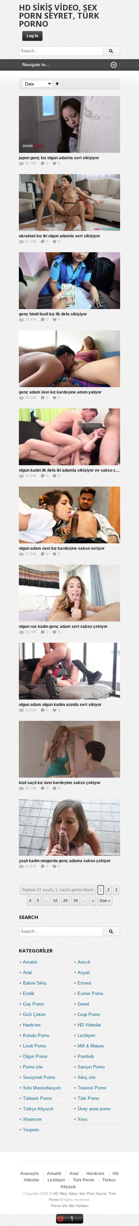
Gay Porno (33, 1004)
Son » (105, 900)
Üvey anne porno (94, 1108)
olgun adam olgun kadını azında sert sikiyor (60, 704)
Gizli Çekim (34, 1014)
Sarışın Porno (91, 1066)
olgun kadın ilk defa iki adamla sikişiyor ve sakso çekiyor (73, 470)
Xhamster (32, 1119)
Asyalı (84, 972)
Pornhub (86, 1056)
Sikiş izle (86, 1077)
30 (75, 900)
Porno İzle (59, 1206)
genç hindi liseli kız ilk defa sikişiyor (53, 314)
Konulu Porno (36, 1035)
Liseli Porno (34, 1045)
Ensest (84, 983)
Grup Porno (89, 1014)
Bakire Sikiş (35, 983)
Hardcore (31, 1025)
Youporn (31, 1129)
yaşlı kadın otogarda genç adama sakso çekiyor (65, 860)
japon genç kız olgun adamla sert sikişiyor (59, 158)
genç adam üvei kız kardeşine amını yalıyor (60, 392)
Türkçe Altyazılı (38, 1108)
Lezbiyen (86, 1035)
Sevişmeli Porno (39, 1077)
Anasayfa (29, 1173)
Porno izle (33, 1066)
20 (65, 900)
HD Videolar (89, 1025)
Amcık (84, 962)
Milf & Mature (91, 1045)
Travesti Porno (92, 1087)
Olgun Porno (35, 1056)
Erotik (28, 993)
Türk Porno (88, 1098)
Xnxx (83, 1119)
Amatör (30, 962)
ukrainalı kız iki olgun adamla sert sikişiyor (59, 236)
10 (55, 900)
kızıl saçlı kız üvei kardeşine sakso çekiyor (60, 782)
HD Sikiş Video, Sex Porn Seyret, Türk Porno (59, 15)
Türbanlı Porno (37, 1098)
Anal (27, 972)
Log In (32, 35)
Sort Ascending (57, 83)
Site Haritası (78, 1206)
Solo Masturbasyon (42, 1087)
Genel (83, 1004)
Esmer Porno (90, 993)
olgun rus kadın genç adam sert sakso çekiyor (63, 626)
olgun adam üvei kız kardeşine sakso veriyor (62, 548)
